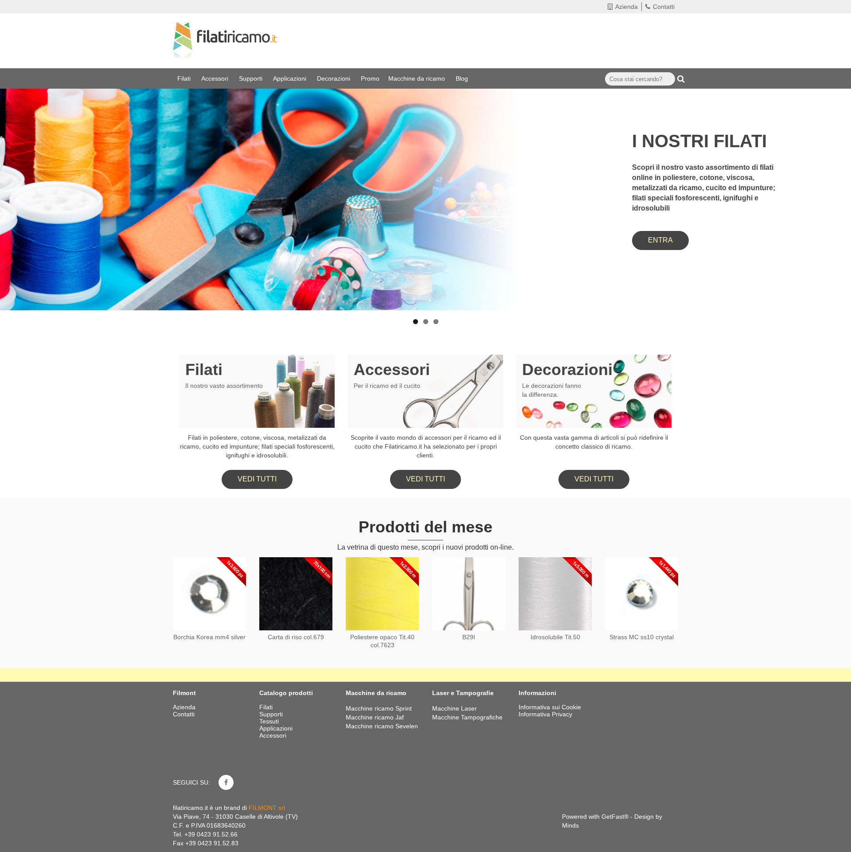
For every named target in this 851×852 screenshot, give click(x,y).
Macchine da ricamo (417, 78)
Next (835, 174)
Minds (570, 825)
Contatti (664, 6)
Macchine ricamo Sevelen (382, 726)
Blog (463, 78)
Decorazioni (334, 78)
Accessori (215, 78)
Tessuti (270, 721)
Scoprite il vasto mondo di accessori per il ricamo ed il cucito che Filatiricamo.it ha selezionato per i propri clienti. (426, 446)
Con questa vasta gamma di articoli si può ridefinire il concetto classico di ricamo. (594, 442)
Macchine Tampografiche (467, 717)
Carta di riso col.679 (296, 637)
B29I (468, 637)
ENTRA (660, 240)
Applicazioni (290, 78)
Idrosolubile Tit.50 (555, 637)
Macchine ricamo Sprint (379, 708)
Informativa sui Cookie (550, 707)
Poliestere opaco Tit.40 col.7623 (382, 641)
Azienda (626, 6)
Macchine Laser (454, 708)
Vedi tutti (257, 479)
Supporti (251, 78)
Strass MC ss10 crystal (641, 637)
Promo (370, 78)
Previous (15, 174)
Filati (184, 78)
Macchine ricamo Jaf (375, 717)
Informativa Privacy (545, 714)
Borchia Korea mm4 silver (209, 637)
